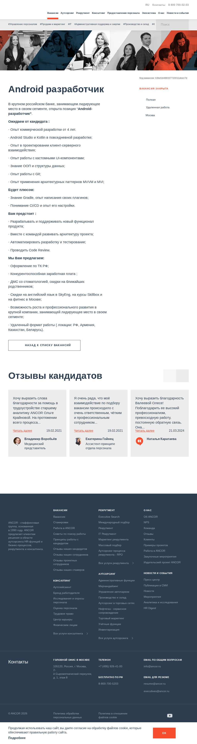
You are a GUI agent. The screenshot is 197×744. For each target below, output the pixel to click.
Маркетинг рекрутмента (113, 539)
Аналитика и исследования (161, 602)
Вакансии (52, 13)
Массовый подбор (109, 545)
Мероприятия (152, 596)
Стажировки (60, 522)
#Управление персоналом (22, 24)
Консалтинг (98, 13)
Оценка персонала (65, 608)
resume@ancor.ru (155, 683)
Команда (149, 528)
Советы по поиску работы (69, 533)
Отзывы (148, 533)
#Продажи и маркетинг (52, 24)
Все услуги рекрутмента (113, 563)
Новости (149, 590)
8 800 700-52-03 (178, 4)
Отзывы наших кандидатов (70, 548)
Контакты (158, 4)
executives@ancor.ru (156, 691)
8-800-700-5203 (108, 683)
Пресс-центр (152, 579)
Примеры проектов (156, 545)
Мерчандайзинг (108, 586)
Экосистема (149, 13)
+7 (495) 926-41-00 (110, 666)
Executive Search (109, 516)
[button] (182, 375)
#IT (69, 24)
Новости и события (178, 13)
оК (164, 733)
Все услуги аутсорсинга (113, 638)
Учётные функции (109, 624)
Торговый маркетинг (111, 618)
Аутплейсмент (62, 587)
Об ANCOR (151, 516)
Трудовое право (63, 613)
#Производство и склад (136, 24)
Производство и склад (112, 597)
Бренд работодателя (66, 592)
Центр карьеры (62, 619)
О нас (161, 13)
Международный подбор (114, 522)
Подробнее (17, 738)
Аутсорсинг (67, 13)
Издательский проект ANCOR (162, 562)
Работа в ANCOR (64, 528)
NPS (146, 522)
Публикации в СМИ (156, 585)
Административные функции (116, 580)
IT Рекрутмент (107, 533)
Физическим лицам (65, 625)
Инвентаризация (108, 629)
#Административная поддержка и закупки (97, 24)
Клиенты (149, 539)
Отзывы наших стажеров (68, 569)
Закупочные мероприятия (160, 556)
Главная (12, 35)
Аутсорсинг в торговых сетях (116, 603)
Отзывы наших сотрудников (70, 554)
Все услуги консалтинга (68, 633)
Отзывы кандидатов (55, 376)
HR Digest (150, 608)
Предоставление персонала (123, 13)
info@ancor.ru (152, 666)
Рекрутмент (83, 13)
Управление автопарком (113, 591)
